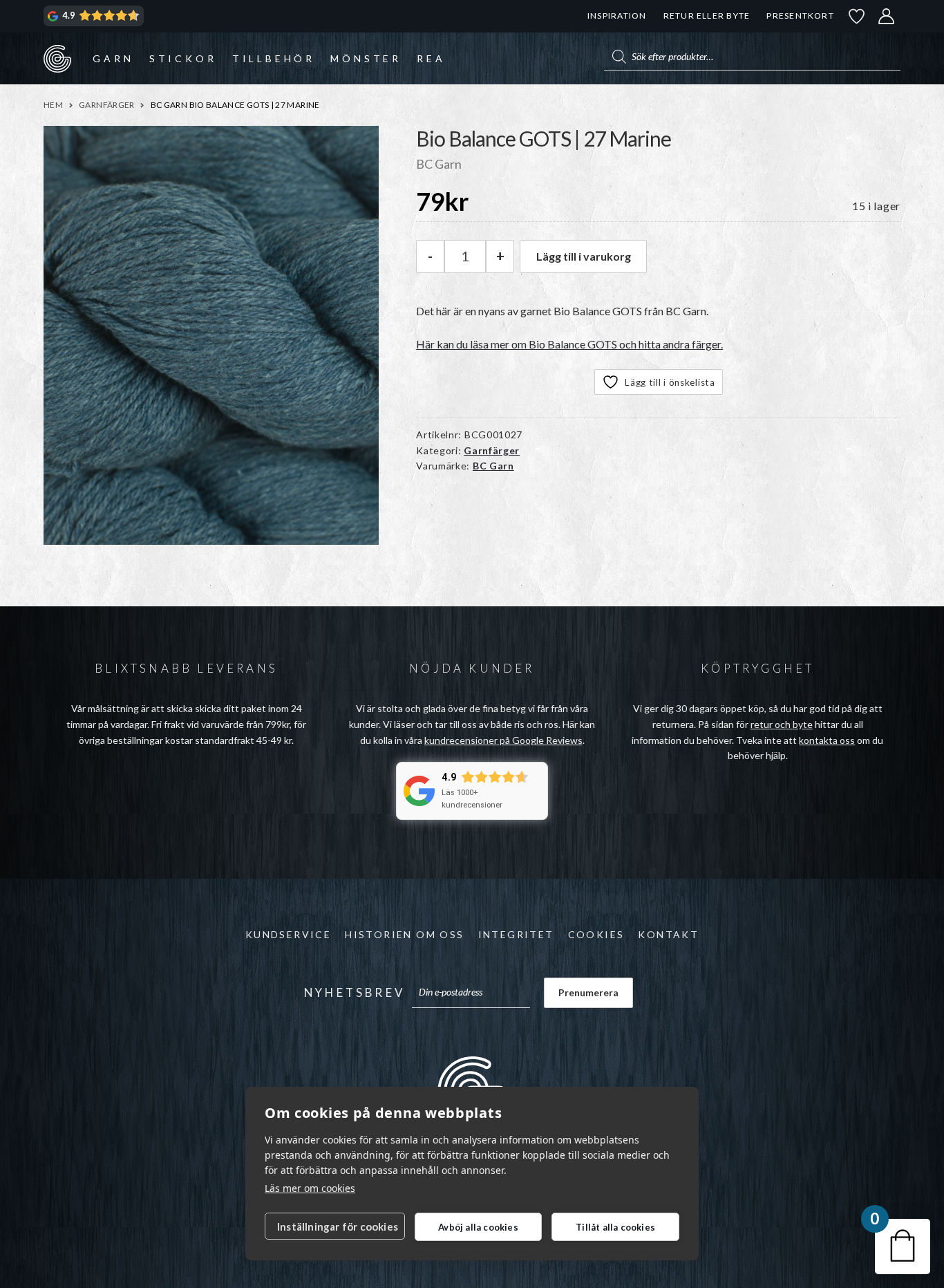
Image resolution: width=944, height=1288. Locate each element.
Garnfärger (107, 105)
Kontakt (668, 934)
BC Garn (493, 466)
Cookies (596, 934)
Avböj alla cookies (478, 1227)
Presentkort (799, 15)
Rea (431, 58)
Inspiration (616, 15)
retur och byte (782, 724)
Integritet (516, 934)
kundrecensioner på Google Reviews (503, 740)
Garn (113, 58)
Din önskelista (857, 16)
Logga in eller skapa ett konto (886, 16)
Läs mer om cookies (310, 1188)
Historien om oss (404, 934)
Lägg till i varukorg (583, 256)
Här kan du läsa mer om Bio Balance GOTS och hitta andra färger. (569, 344)
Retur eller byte (707, 15)
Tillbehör (273, 58)
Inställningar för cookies (337, 1226)
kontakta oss (827, 740)
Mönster (366, 58)
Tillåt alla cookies (615, 1227)
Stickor (183, 58)
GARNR (57, 58)
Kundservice (288, 934)
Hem (53, 105)
